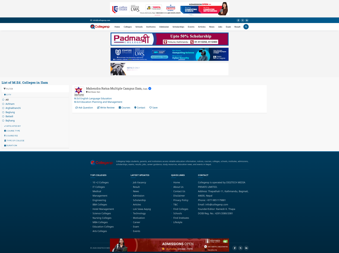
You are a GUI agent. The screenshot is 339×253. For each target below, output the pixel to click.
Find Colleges (180, 209)
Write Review (107, 107)
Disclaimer (179, 195)
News (211, 27)
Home (117, 27)
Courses (125, 107)
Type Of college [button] (15, 141)
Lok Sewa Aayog (142, 209)
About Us (178, 186)
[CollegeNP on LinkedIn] (247, 20)
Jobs (220, 27)
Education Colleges (103, 226)
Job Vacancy (139, 182)
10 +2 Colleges (101, 182)
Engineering (99, 200)
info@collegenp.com (101, 20)
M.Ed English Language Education (93, 98)
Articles (202, 27)
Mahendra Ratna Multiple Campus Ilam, (117, 88)
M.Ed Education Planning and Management (98, 101)
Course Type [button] (13, 131)
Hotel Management (103, 209)
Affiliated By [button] (13, 126)
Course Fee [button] (12, 136)
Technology (139, 213)
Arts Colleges (100, 231)
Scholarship (139, 200)
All (7, 99)
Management (100, 195)
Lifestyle (177, 222)
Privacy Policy (180, 200)
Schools (139, 27)
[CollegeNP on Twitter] (242, 20)
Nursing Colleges (102, 217)
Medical (97, 191)
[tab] (35, 94)
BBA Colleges (100, 204)
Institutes (151, 27)
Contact (140, 107)
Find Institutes (181, 217)
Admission (164, 27)
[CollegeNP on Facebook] (238, 20)
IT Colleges (99, 186)
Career (136, 222)
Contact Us (179, 191)
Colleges (128, 27)
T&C (175, 204)
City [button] (8, 95)
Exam (228, 27)
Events (191, 27)
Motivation (139, 217)
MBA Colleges (100, 222)
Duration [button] (11, 145)
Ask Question (85, 107)
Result (237, 27)
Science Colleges (102, 213)
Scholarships (178, 27)
